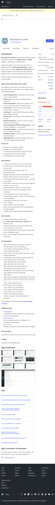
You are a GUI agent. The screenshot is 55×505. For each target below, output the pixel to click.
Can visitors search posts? (8, 414)
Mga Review (16, 48)
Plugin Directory (5, 6)
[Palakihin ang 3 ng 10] (33, 352)
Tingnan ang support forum (45, 135)
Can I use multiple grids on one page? (11, 423)
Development (35, 48)
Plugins (16, 473)
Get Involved (45, 468)
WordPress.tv (32, 475)
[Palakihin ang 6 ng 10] (33, 358)
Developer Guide (8, 311)
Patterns (17, 475)
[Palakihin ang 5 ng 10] (21, 358)
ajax (49, 79)
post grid (51, 88)
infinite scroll (50, 82)
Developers (31, 473)
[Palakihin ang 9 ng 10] (33, 365)
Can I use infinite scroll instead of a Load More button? (16, 400)
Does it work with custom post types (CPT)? (13, 404)
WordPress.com (6, 480)
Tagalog (7, 494)
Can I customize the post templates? (11, 419)
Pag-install (26, 48)
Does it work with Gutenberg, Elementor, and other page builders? (10, 432)
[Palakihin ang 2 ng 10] (21, 352)
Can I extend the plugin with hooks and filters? (13, 438)
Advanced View (42, 92)
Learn (29, 468)
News (2, 470)
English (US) (51, 76)
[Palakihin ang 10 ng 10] (33, 371)
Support (30, 470)
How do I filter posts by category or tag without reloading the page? (10, 409)
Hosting (3, 473)
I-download (50, 40)
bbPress (4, 485)
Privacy (3, 475)
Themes (17, 470)
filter (52, 79)
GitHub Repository (8, 318)
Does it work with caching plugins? (10, 428)
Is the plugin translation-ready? (9, 442)
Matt (3, 483)
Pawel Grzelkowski (16, 42)
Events (43, 470)
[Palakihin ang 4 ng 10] (10, 358)
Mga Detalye (6, 48)
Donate (44, 473)
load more (51, 85)
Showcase (17, 468)
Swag (44, 475)
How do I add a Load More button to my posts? (14, 395)
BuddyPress (5, 488)
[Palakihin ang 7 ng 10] (10, 365)
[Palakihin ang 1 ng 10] (10, 352)
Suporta (51, 48)
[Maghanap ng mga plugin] (16, 15)
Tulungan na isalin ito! (39, 10)
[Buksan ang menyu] (52, 2)
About (3, 468)
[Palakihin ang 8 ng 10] (21, 365)
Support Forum (7, 324)
